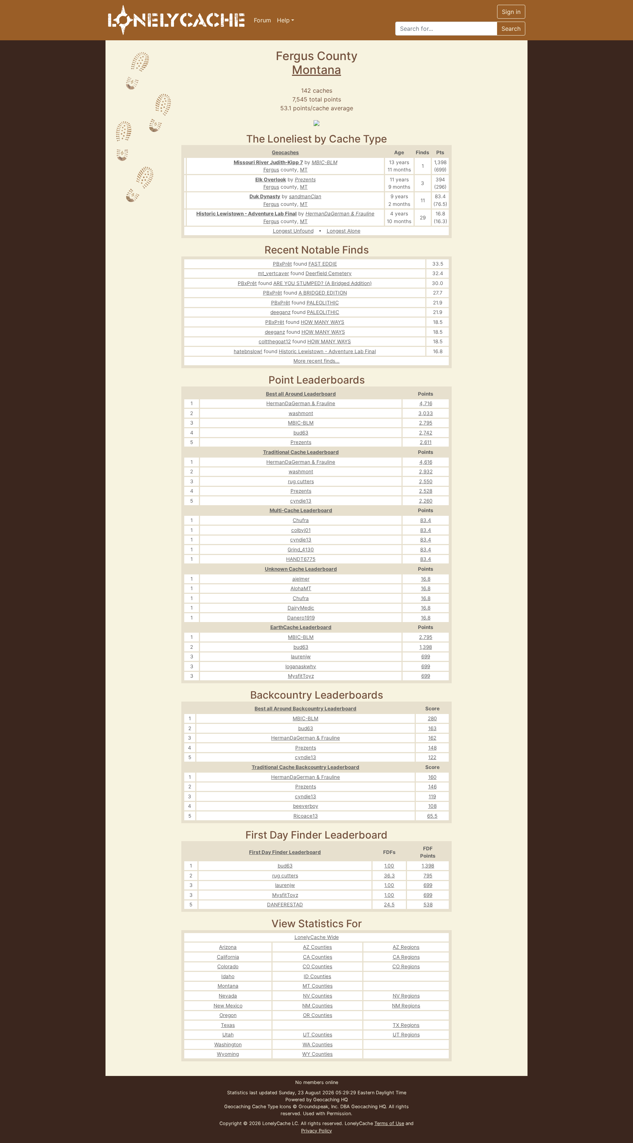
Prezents (305, 179)
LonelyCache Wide (317, 937)
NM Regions (406, 1006)
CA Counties (317, 957)
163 (432, 728)
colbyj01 (301, 530)
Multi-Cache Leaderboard (301, 510)
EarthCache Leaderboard (301, 627)
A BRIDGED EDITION (323, 293)
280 (432, 718)
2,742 (425, 433)
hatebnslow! (248, 351)
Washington (228, 1044)
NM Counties (317, 1006)
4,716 (425, 403)
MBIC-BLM (324, 162)
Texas (228, 1025)
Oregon (228, 1015)
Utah (228, 1034)
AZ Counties (317, 947)
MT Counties (318, 986)
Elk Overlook (270, 179)
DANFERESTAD (285, 904)
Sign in (511, 11)
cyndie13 (300, 501)
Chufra (301, 520)
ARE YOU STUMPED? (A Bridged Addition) (322, 283)
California (228, 957)
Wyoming (228, 1054)
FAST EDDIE (322, 264)
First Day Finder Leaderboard (285, 852)
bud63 (300, 433)
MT (304, 170)
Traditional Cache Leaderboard (301, 452)
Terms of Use (389, 1123)
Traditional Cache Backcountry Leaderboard (305, 767)
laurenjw (301, 656)
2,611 (426, 442)
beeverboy (305, 806)
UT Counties (317, 1034)
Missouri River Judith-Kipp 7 (268, 162)
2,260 (426, 501)
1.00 (389, 866)
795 (427, 875)
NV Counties (317, 996)
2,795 (425, 423)
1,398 (425, 647)
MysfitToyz (301, 676)
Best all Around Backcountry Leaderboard (305, 708)
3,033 (425, 413)
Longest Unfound (293, 231)
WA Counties (318, 1044)
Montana (316, 70)
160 (432, 777)
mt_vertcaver (273, 273)
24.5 (389, 904)
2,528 (425, 491)
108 (432, 806)
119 (432, 796)
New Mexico (228, 1006)
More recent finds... (316, 361)
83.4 (425, 520)
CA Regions (406, 957)
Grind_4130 (301, 549)
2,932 (426, 471)
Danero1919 (301, 618)
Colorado (227, 966)
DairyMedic (301, 608)
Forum (262, 20)
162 (432, 738)
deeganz (280, 312)
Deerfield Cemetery (329, 273)
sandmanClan (305, 196)
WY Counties (317, 1054)
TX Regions (406, 1025)
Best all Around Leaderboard (301, 394)
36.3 (389, 875)
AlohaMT (300, 588)
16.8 (425, 579)
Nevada (228, 996)
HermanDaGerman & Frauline (340, 214)
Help (283, 20)
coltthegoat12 (275, 341)
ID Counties (317, 976)
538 (428, 904)
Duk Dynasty (264, 196)
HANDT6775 (300, 559)
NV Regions (406, 996)
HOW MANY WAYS (322, 322)
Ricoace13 (305, 816)
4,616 (425, 462)
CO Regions (406, 966)
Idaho (227, 976)
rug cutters (301, 481)
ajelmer (301, 579)
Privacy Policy (316, 1130)
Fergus (271, 170)
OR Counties (317, 1015)
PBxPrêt (282, 264)
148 (432, 748)
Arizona (228, 947)
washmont (301, 413)
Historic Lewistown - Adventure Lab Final (246, 214)
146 (432, 786)
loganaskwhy (300, 666)
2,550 (426, 481)
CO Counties (317, 966)
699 (425, 656)
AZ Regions (406, 947)
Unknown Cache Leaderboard (301, 569)
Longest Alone (343, 231)
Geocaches (285, 152)
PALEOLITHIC (323, 303)
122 (432, 757)
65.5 (432, 816)
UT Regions (406, 1034)
